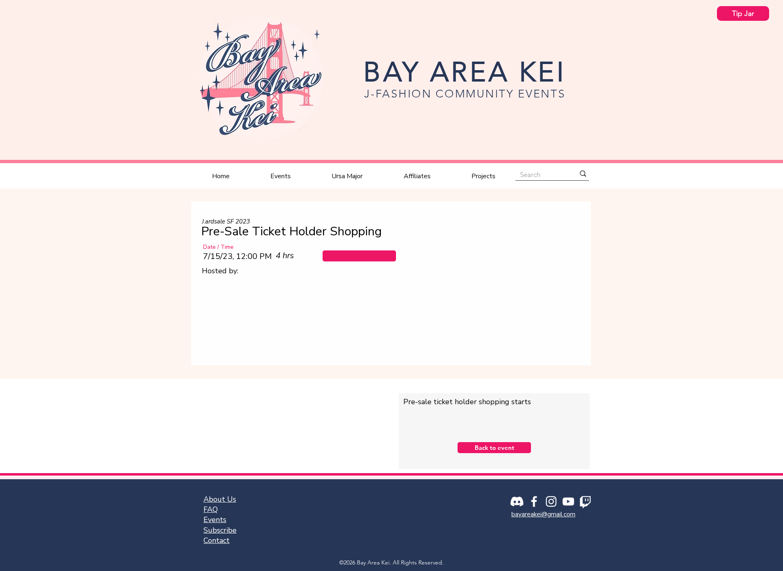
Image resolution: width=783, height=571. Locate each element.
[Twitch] (585, 501)
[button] (359, 255)
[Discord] (517, 501)
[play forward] (572, 324)
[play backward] (211, 324)
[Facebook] (534, 501)
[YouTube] (568, 501)
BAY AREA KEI (464, 71)
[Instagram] (551, 501)
